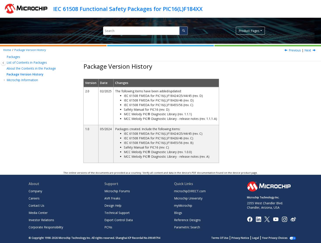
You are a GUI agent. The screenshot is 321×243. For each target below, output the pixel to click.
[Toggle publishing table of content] (3, 63)
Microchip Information (22, 80)
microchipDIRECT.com (190, 191)
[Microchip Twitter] (267, 219)
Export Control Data (118, 220)
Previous (295, 50)
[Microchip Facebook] (249, 219)
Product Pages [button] (249, 31)
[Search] (183, 30)
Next (307, 50)
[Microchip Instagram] (284, 219)
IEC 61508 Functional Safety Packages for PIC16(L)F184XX (128, 8)
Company (35, 191)
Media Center (38, 213)
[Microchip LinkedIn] (258, 219)
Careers (34, 198)
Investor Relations (41, 220)
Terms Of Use (219, 238)
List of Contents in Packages (27, 62)
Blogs (178, 213)
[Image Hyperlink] (275, 219)
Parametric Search (187, 227)
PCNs (108, 227)
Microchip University (188, 198)
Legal (255, 238)
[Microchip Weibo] (293, 219)
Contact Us (36, 205)
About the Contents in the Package (31, 68)
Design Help (112, 205)
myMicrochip (183, 205)
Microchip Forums (117, 191)
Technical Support (117, 213)
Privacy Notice (240, 238)
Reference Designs (187, 220)
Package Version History (30, 50)
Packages (13, 57)
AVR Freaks (112, 198)
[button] (5, 57)
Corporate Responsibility (46, 227)
